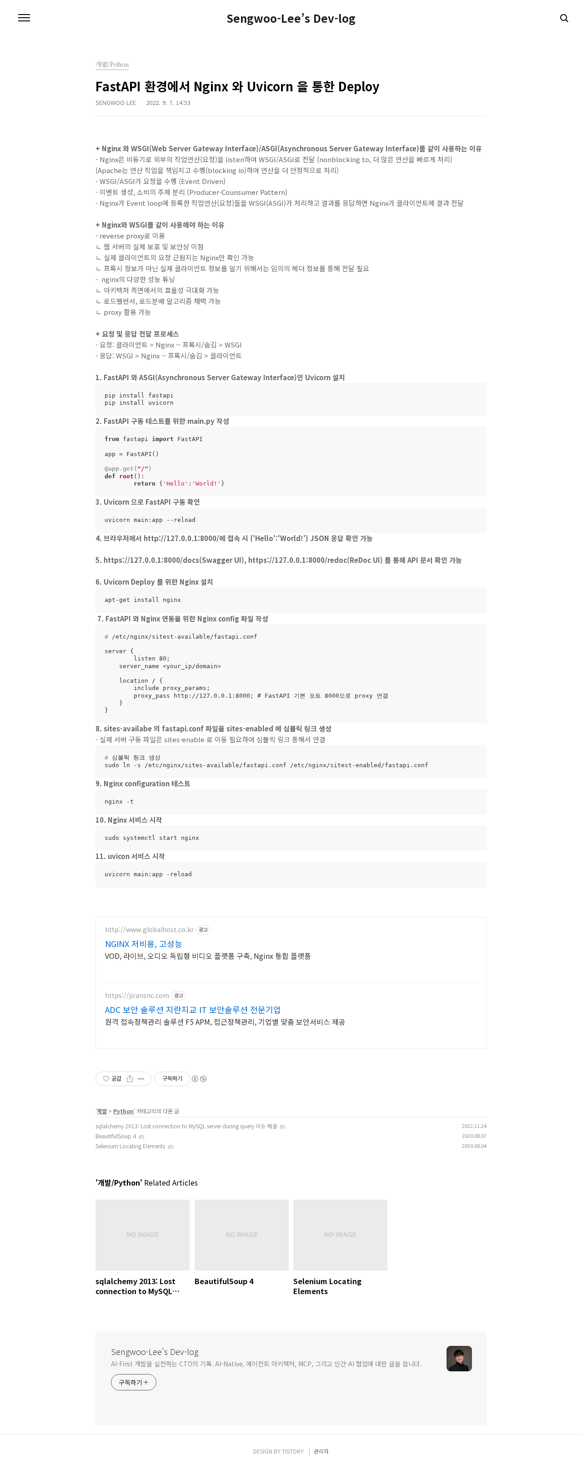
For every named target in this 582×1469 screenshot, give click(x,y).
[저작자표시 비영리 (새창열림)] (199, 1078)
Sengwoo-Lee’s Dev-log (291, 18)
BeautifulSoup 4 (115, 1136)
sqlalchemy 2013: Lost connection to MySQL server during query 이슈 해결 (186, 1126)
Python (123, 1111)
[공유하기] (129, 1079)
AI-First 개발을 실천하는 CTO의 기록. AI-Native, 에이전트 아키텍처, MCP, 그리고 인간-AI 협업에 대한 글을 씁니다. (266, 1363)
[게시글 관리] (141, 1079)
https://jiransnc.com (137, 995)
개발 (102, 1111)
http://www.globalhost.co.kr (149, 929)
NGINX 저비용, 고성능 (143, 943)
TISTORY (293, 1451)
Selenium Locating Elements (130, 1146)
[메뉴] (24, 18)
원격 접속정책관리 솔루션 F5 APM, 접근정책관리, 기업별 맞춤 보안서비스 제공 (225, 1021)
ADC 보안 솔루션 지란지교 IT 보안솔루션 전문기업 (193, 1009)
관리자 (321, 1451)
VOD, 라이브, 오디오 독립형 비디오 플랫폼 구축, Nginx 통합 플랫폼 (208, 955)
